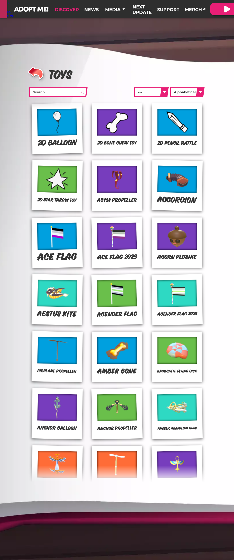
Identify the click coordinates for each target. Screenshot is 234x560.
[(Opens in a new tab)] (3, 9)
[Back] (36, 73)
